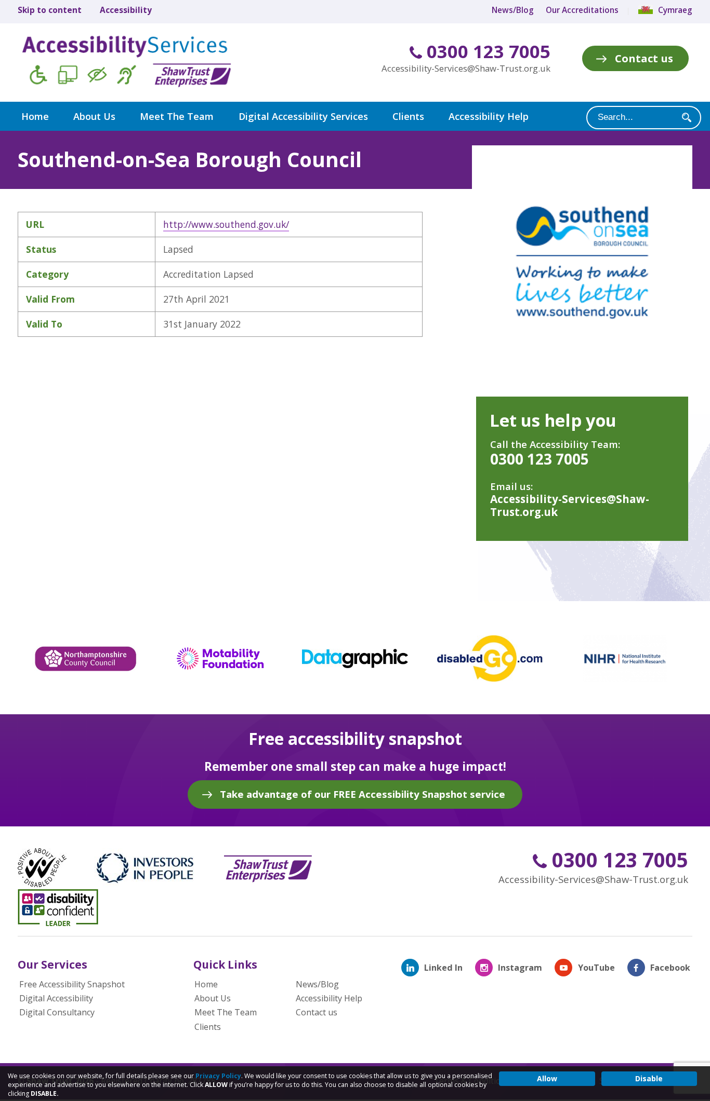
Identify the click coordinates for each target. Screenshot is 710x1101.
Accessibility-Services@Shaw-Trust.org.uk (466, 68)
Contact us (644, 58)
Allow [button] (547, 1078)
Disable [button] (649, 1078)
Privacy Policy (218, 1075)
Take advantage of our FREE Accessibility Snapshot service (362, 793)
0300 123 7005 (486, 51)
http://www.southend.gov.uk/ (226, 224)
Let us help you (553, 420)
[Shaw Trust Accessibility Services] (141, 63)
